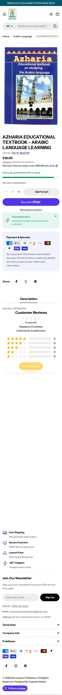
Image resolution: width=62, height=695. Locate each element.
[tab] (28, 300)
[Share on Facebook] (16, 281)
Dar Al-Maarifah (21, 152)
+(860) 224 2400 (19, 606)
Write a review (31, 366)
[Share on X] (26, 281)
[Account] (51, 14)
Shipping (7, 162)
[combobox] (31, 26)
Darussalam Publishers (23, 677)
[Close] (56, 216)
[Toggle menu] (4, 14)
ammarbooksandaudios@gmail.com (29, 611)
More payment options (31, 209)
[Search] (55, 26)
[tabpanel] (31, 308)
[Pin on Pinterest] (35, 281)
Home (6, 36)
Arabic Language (22, 36)
